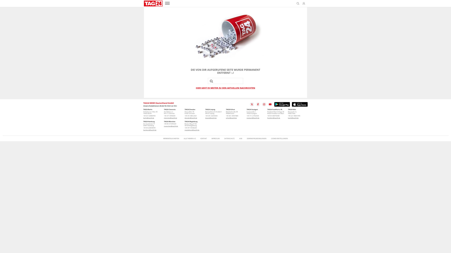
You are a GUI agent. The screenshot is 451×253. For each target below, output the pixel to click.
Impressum (216, 138)
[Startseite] (153, 3)
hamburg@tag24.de (149, 130)
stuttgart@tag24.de (253, 118)
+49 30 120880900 (149, 116)
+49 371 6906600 (169, 116)
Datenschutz (229, 138)
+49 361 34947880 (232, 116)
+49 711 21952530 (253, 116)
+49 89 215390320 (170, 124)
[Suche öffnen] (297, 3)
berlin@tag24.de (148, 118)
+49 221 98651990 (294, 116)
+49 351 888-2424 (190, 116)
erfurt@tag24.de (231, 118)
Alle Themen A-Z (190, 138)
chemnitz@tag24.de (170, 118)
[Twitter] (252, 104)
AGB (240, 138)
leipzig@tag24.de (211, 118)
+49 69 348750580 (273, 116)
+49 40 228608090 (149, 128)
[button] (303, 3)
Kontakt (203, 138)
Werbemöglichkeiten (171, 138)
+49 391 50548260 (191, 128)
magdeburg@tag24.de (192, 130)
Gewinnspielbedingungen (256, 138)
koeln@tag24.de (293, 118)
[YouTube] (270, 104)
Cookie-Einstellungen (279, 138)
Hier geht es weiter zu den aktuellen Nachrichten (225, 88)
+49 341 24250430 (211, 116)
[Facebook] (258, 104)
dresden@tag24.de (191, 118)
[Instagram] (264, 104)
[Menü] (167, 3)
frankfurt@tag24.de (273, 118)
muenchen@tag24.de (171, 126)
